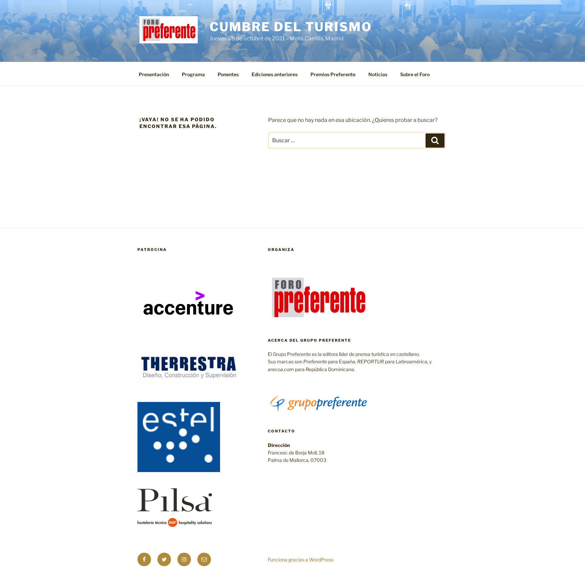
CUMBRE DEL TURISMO (291, 26)
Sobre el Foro (415, 74)
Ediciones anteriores (275, 74)
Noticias (377, 74)
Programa (193, 74)
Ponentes (228, 74)
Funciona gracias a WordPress (300, 559)
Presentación (154, 74)
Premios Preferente (332, 74)
